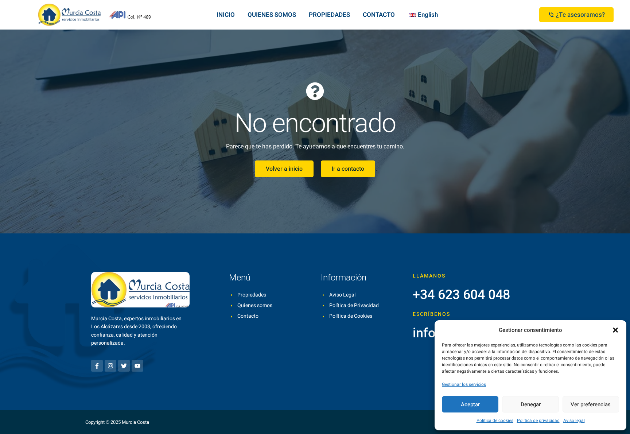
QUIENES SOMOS (272, 14)
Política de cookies (495, 420)
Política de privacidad (538, 420)
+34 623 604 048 (461, 294)
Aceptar (470, 404)
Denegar (531, 404)
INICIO (226, 14)
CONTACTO (379, 14)
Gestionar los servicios (464, 384)
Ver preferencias (591, 404)
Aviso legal (574, 420)
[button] (615, 330)
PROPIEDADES (329, 14)
